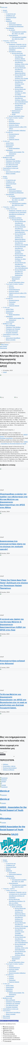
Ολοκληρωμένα (13, 35)
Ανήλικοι (11, 976)
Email (1, 752)
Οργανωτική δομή (11, 17)
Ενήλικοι (11, 978)
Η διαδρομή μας (10, 15)
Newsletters (9, 146)
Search (2, 342)
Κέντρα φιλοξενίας (17, 53)
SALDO (14, 834)
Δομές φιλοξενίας (17, 906)
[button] (9, 1021)
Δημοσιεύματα (10, 155)
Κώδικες (8, 19)
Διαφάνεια (9, 21)
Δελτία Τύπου (10, 143)
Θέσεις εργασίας (11, 173)
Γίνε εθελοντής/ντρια (12, 164)
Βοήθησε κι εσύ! (7, 157)
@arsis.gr (5, 791)
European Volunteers (12, 166)
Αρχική (5, 10)
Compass (11, 137)
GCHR (13, 114)
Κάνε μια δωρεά (10, 159)
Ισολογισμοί (12, 23)
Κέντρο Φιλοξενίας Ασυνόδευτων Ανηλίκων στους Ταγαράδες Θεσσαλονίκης (20, 83)
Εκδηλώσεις (9, 150)
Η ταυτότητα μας (11, 14)
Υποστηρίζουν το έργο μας (10, 168)
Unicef (5, 372)
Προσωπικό (12, 136)
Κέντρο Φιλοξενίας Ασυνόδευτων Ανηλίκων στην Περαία (21, 76)
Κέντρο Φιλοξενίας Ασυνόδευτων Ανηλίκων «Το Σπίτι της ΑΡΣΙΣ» (17, 901)
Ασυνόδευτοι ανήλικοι (15, 51)
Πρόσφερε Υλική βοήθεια (13, 161)
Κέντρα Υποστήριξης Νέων (16, 116)
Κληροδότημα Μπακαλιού (16, 26)
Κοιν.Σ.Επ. (11, 121)
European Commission (6, 438)
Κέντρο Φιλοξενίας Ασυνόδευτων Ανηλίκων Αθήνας (20, 56)
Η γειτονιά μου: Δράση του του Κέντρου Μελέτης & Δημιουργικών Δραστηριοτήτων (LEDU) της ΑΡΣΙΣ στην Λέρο (13, 624)
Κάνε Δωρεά (6, 1016)
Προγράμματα (10, 28)
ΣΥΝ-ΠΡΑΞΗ (12, 971)
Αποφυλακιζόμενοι (14, 123)
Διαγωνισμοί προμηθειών (13, 171)
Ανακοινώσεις (10, 145)
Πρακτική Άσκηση (14, 139)
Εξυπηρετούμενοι (14, 134)
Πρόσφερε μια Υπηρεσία (13, 162)
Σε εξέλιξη (12, 30)
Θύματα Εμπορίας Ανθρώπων (17, 130)
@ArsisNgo (5, 818)
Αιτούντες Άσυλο (14, 125)
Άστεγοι (11, 119)
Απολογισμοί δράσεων (15, 24)
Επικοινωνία (6, 1018)
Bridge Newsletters (14, 148)
